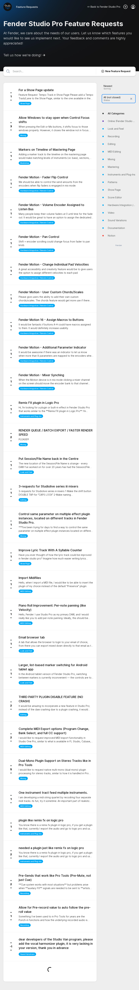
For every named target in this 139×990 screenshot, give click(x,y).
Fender (118, 245)
